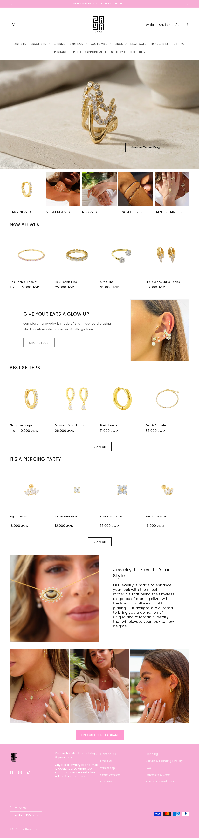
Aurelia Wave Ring (145, 147)
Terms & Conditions (160, 781)
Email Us (106, 761)
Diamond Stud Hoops (69, 425)
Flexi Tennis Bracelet (24, 282)
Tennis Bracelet (156, 425)
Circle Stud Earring (67, 516)
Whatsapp (107, 768)
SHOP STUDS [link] (39, 343)
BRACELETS (128, 212)
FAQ (148, 768)
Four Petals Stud (111, 516)
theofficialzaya (29, 829)
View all (99, 447)
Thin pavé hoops (21, 425)
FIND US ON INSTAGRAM (99, 735)
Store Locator (110, 775)
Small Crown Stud (158, 516)
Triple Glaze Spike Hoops (163, 282)
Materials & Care (158, 775)
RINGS (87, 212)
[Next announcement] (188, 3)
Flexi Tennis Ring (66, 282)
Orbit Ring (107, 282)
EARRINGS (18, 212)
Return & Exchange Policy (164, 761)
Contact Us (108, 754)
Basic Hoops (108, 425)
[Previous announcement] (11, 3)
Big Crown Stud (20, 516)
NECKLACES (56, 212)
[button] (14, 24)
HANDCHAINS (166, 212)
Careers (106, 781)
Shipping (152, 754)
